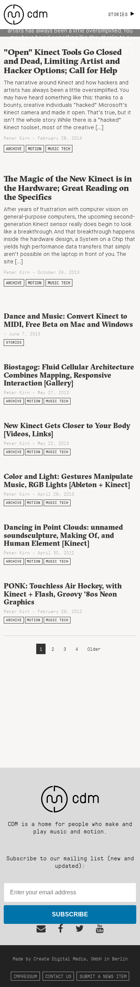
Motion (34, 148)
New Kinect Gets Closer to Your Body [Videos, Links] (67, 429)
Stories (14, 342)
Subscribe (70, 914)
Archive (14, 148)
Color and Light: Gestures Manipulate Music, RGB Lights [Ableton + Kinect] (68, 480)
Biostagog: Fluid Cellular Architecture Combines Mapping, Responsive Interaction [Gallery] (69, 374)
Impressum (25, 976)
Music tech (59, 148)
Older (93, 649)
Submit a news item (103, 976)
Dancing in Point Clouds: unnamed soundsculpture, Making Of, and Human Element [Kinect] (63, 535)
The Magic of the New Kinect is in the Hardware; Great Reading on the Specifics (68, 187)
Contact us (58, 976)
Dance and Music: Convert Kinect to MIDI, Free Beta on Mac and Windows (68, 320)
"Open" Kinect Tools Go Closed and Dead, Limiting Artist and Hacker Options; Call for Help (63, 61)
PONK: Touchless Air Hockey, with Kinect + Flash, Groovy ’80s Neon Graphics (63, 593)
